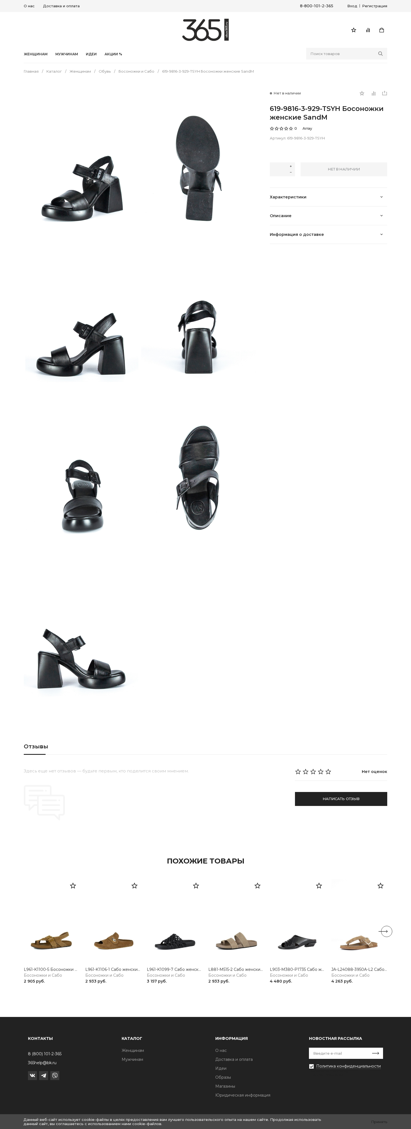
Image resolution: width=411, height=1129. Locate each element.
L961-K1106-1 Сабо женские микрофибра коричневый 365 (113, 969)
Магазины (225, 1086)
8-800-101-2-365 (316, 6)
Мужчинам (66, 54)
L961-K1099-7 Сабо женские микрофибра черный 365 (175, 969)
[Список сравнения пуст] (367, 29)
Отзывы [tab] (36, 746)
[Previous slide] (24, 931)
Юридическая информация (242, 1095)
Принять (379, 1122)
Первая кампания (327, 1075)
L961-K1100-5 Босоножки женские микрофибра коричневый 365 (52, 969)
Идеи (220, 1068)
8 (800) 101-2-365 (45, 1053)
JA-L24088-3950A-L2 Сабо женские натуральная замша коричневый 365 (359, 969)
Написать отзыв (341, 798)
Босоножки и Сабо (43, 975)
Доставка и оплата (61, 6)
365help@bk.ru (42, 1062)
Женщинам (36, 54)
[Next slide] (386, 931)
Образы (223, 1077)
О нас (29, 6)
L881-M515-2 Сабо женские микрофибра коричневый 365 (236, 969)
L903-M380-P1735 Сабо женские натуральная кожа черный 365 (298, 969)
